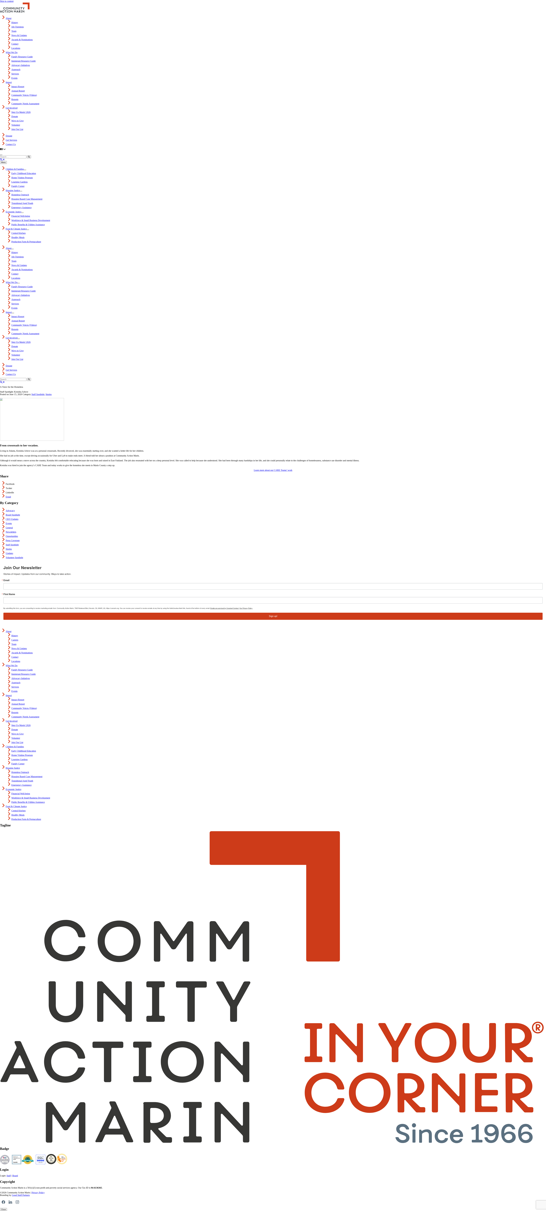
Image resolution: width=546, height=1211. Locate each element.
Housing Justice (13, 190)
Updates (9, 553)
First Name (9, 594)
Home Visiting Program (22, 177)
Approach (15, 69)
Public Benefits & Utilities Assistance (28, 224)
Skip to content (7, 1)
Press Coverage (13, 540)
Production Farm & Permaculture (26, 241)
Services (15, 74)
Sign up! (273, 616)
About (8, 18)
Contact (14, 44)
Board (15, 1175)
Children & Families (15, 169)
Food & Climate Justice (16, 229)
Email (8, 497)
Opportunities (12, 536)
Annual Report (18, 91)
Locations (15, 48)
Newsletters (11, 532)
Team (13, 31)
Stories (49, 394)
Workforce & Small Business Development (30, 220)
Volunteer (15, 125)
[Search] (29, 156)
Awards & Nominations (22, 39)
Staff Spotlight (37, 394)
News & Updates (19, 35)
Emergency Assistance (21, 207)
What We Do (11, 52)
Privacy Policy (38, 1192)
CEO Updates (12, 519)
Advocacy (10, 510)
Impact (9, 82)
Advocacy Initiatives (20, 65)
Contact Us (11, 144)
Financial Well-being (20, 216)
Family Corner (17, 186)
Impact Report (17, 86)
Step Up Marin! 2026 (21, 112)
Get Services (11, 140)
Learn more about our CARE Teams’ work (273, 470)
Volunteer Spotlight (14, 557)
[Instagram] (17, 1202)
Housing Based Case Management (26, 199)
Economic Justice (13, 212)
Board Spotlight (13, 515)
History (14, 22)
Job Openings (17, 27)
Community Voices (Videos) (24, 95)
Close (3, 1209)
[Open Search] (2, 159)
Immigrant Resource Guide (23, 61)
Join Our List (17, 129)
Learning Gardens (19, 182)
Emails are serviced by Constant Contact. (224, 608)
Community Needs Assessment (25, 103)
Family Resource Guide (22, 56)
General (9, 527)
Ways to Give (17, 121)
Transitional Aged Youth (22, 203)
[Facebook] (3, 1202)
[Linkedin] (10, 1202)
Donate (14, 116)
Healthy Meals (17, 237)
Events (14, 78)
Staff (9, 1175)
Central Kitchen (18, 233)
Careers (14, 640)
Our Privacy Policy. (246, 608)
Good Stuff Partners (21, 1195)
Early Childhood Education (23, 173)
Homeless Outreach (20, 195)
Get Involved (11, 108)
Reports (14, 99)
